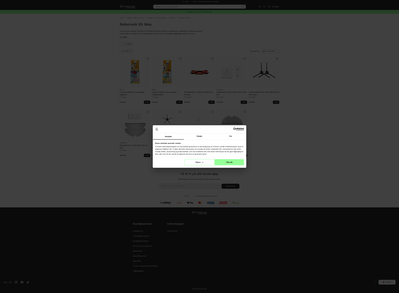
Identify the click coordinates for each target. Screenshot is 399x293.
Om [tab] (230, 136)
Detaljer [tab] (199, 136)
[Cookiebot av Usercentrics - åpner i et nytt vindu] (235, 129)
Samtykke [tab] (168, 136)
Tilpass (198, 162)
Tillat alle (229, 162)
